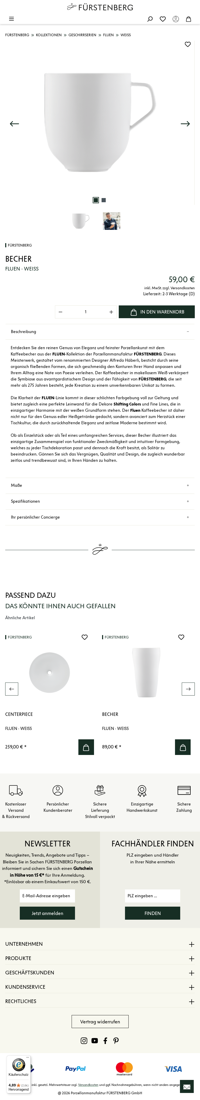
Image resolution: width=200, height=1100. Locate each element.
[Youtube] (94, 1040)
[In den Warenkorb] (86, 747)
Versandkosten (88, 1085)
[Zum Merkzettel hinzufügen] (188, 44)
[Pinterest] (116, 1040)
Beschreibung (23, 331)
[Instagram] (84, 1040)
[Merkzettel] (162, 19)
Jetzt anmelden (47, 913)
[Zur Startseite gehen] (100, 6)
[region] (100, 139)
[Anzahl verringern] (60, 311)
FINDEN (153, 913)
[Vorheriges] (14, 122)
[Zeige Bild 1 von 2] (96, 200)
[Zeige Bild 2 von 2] (104, 200)
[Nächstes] (185, 122)
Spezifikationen (25, 501)
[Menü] (11, 18)
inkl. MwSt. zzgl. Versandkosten (169, 288)
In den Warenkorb (162, 312)
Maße (16, 485)
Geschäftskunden (29, 972)
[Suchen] (149, 19)
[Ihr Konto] (175, 19)
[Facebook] (105, 1040)
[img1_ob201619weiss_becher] (99, 122)
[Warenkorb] (188, 19)
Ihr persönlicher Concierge (35, 517)
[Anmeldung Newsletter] (187, 1086)
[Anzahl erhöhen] (111, 311)
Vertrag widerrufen (100, 1022)
